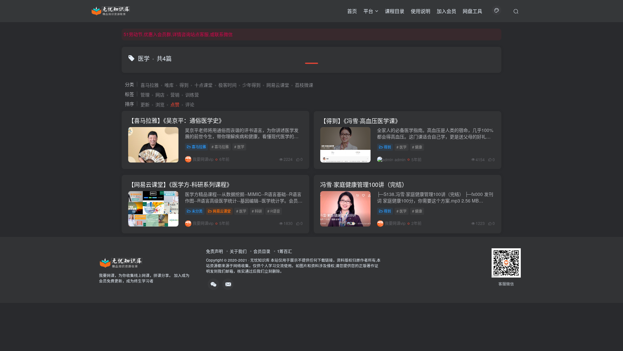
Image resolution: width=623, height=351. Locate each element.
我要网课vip (203, 159)
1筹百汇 (284, 251)
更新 (145, 104)
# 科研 (257, 211)
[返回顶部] (610, 331)
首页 (352, 10)
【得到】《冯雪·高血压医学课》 (360, 120)
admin (400, 159)
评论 (189, 104)
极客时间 (227, 85)
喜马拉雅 (149, 85)
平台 (368, 10)
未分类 (197, 211)
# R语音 (273, 211)
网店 (160, 94)
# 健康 (417, 147)
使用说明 (420, 10)
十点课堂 (203, 85)
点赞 (174, 104)
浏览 (160, 104)
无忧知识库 (260, 260)
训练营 (192, 94)
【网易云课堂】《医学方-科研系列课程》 (180, 184)
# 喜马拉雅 (220, 146)
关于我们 (238, 251)
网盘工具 (472, 10)
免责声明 (214, 251)
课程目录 (394, 10)
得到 (184, 85)
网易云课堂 (277, 85)
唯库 (169, 85)
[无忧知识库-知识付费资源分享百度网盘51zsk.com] (110, 10)
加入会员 (446, 10)
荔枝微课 (304, 85)
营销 (174, 94)
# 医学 (239, 146)
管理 (145, 94)
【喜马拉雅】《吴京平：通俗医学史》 (176, 120)
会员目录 (261, 251)
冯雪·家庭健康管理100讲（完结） (364, 184)
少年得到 (251, 85)
